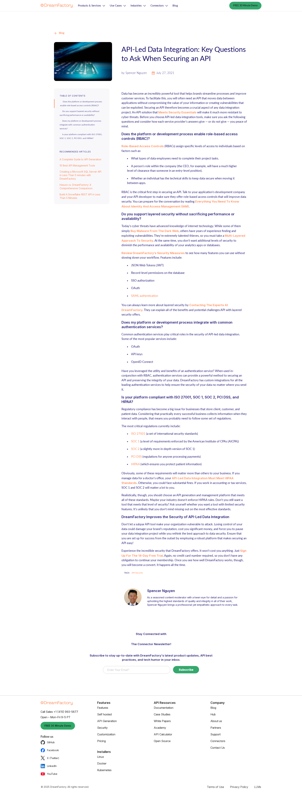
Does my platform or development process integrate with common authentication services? (80, 125)
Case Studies (162, 714)
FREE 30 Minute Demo (245, 5)
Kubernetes (104, 770)
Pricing (101, 741)
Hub (213, 714)
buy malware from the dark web (155, 231)
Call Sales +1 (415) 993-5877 (59, 711)
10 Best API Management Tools (77, 165)
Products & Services (89, 5)
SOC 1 (135, 441)
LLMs (257, 787)
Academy (160, 727)
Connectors (157, 5)
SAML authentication (144, 295)
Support (215, 734)
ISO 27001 (138, 433)
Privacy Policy (239, 787)
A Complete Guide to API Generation (80, 159)
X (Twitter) (53, 758)
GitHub (51, 742)
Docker (101, 763)
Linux (100, 757)
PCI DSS (136, 456)
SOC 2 (135, 448)
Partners (215, 727)
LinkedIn (52, 765)
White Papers (162, 721)
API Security (137, 573)
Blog (175, 5)
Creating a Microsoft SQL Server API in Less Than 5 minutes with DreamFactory (80, 175)
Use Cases (116, 5)
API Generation (107, 721)
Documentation (163, 707)
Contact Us (217, 747)
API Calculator (163, 734)
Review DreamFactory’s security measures (153, 253)
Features (102, 707)
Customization (106, 734)
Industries (136, 5)
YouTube (52, 773)
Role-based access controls (142, 146)
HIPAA (135, 464)
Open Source (162, 741)
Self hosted (104, 714)
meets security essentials (177, 112)
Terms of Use (215, 787)
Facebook (53, 750)
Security (102, 727)
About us (216, 721)
